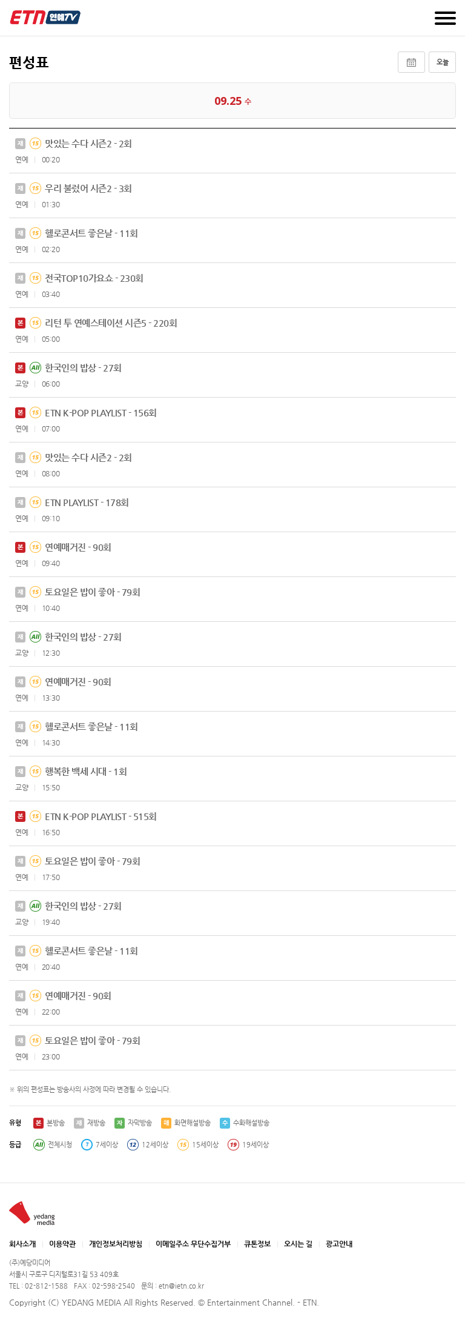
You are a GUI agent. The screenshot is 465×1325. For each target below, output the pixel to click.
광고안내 (339, 1244)
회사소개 (22, 1244)
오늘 (443, 62)
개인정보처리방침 (115, 1244)
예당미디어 (45, 17)
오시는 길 (298, 1244)
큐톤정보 (257, 1244)
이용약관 (62, 1244)
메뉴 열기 (445, 18)
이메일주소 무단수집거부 (193, 1244)
